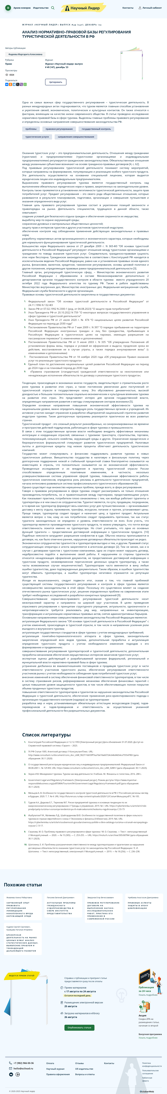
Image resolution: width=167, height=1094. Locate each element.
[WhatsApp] (25, 84)
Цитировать (55, 82)
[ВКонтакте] (6, 84)
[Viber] (21, 84)
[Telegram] (14, 84)
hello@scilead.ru (23, 1068)
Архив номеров (22, 7)
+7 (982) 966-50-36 (24, 1063)
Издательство (41, 7)
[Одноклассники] (10, 84)
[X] (17, 84)
